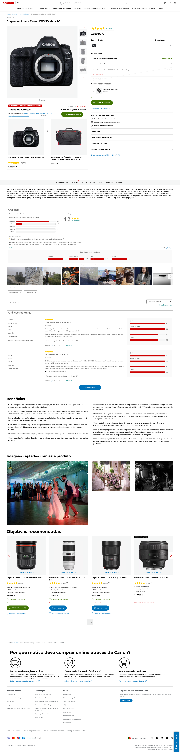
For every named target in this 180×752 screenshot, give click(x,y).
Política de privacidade (31, 731)
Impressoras (67, 712)
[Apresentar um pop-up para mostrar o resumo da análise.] (27, 163)
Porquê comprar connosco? (44, 694)
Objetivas (66, 705)
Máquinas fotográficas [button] (24, 8)
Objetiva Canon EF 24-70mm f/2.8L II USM (25, 578)
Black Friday (67, 694)
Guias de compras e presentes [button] (143, 8)
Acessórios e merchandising (72, 719)
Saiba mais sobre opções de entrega (23, 681)
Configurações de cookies (76, 731)
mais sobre (15, 643)
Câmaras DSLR (24, 14)
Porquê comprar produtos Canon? (131, 681)
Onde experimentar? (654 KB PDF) (104, 155)
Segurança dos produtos (42, 714)
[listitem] (83, 33)
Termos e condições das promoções (46, 705)
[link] (132, 58)
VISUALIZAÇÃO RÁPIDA (26, 572)
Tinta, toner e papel (69, 701)
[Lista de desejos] (169, 2)
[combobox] (93, 3)
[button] (94, 45)
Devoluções (10, 701)
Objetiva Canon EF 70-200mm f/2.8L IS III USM (67, 579)
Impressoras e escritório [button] (62, 8)
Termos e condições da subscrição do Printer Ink (46, 709)
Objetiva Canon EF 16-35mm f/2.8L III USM (110, 578)
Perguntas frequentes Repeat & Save (18, 708)
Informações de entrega (14, 698)
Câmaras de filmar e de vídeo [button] (95, 8)
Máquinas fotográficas (70, 698)
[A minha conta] (164, 2)
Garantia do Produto (41, 698)
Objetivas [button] (77, 8)
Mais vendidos (67, 722)
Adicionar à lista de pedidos (101, 108)
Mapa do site (39, 717)
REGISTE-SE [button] (126, 700)
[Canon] (8, 2)
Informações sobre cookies (54, 731)
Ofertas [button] (161, 8)
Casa (8, 14)
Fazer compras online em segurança (46, 701)
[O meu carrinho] (175, 2)
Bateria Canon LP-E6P (110, 89)
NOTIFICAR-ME (59, 608)
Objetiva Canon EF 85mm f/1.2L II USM (151, 578)
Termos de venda (13, 731)
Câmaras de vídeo (68, 715)
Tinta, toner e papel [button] (43, 8)
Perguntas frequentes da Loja (16, 705)
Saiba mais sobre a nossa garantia (77, 681)
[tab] (62, 182)
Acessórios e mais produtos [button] (119, 8)
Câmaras (14, 14)
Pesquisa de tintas (69, 708)
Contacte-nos (11, 694)
